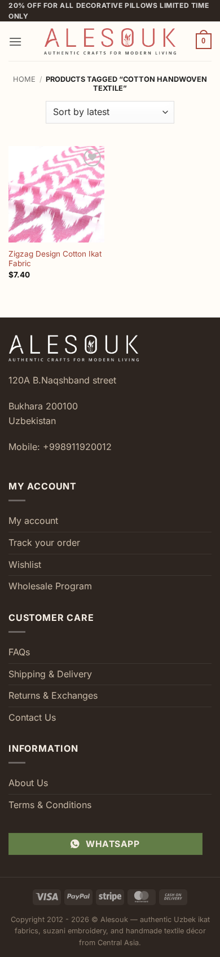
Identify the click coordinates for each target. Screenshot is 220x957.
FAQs (19, 652)
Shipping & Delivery (50, 674)
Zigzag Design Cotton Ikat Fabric (55, 258)
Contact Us (32, 717)
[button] (15, 41)
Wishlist (24, 564)
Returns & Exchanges (53, 695)
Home (24, 79)
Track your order (44, 542)
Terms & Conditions (49, 804)
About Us (28, 782)
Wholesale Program (50, 586)
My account (33, 520)
